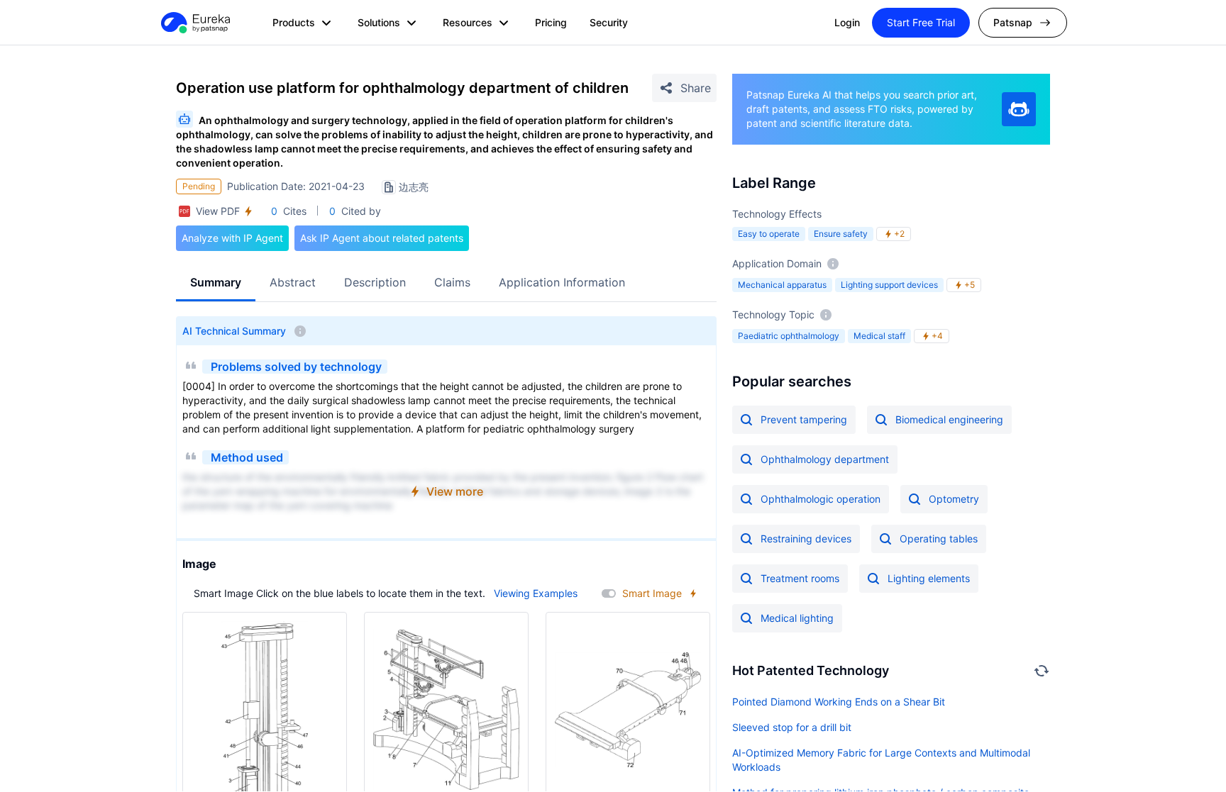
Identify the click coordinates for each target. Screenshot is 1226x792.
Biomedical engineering (949, 419)
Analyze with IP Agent (232, 238)
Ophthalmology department (825, 459)
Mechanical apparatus (782, 284)
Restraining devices (806, 538)
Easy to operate (769, 233)
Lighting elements (929, 578)
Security (609, 22)
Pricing (551, 22)
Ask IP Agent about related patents (381, 238)
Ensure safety (841, 233)
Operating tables (939, 538)
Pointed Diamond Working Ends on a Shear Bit (838, 702)
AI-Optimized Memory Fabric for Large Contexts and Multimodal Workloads (881, 760)
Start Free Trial (921, 22)
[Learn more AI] (1019, 109)
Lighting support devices (889, 284)
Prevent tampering (804, 419)
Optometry (954, 499)
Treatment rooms (800, 578)
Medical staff (879, 335)
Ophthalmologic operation (820, 499)
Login (847, 22)
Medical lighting (797, 618)
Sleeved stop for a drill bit (791, 727)
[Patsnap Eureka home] (194, 22)
